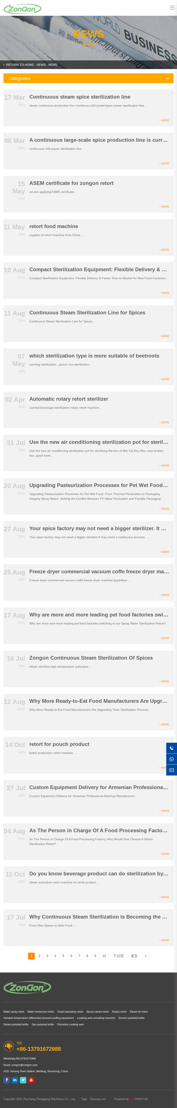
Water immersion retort (40, 1011)
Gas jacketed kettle (43, 1024)
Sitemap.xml (98, 1099)
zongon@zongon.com (24, 1065)
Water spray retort (13, 1011)
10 (104, 956)
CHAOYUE (141, 1099)
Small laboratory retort (70, 1011)
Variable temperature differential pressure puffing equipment (38, 1018)
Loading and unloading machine (96, 1018)
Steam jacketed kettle (15, 1024)
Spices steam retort (97, 1011)
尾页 (134, 956)
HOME (29, 64)
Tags (84, 1099)
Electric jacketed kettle (132, 1018)
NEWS (41, 64)
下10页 (118, 956)
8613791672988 (26, 1058)
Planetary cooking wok (70, 1024)
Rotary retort (119, 1011)
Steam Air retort (139, 1011)
